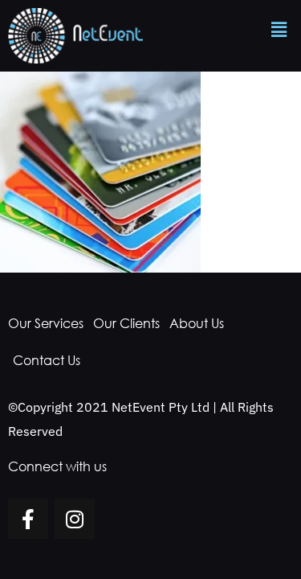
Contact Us (46, 360)
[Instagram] (75, 519)
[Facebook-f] (28, 519)
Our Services (45, 323)
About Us (196, 323)
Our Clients (126, 323)
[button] (279, 29)
